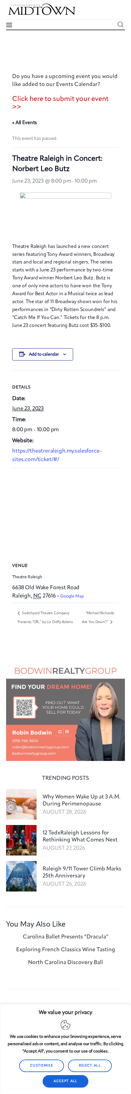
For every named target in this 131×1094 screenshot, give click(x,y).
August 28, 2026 (64, 812)
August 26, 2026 (64, 884)
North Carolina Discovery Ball (65, 962)
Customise (41, 1065)
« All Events (24, 122)
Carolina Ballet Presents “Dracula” (65, 937)
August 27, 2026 (64, 848)
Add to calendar (44, 354)
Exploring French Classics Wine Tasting (65, 949)
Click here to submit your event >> (60, 103)
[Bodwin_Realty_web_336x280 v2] (65, 666)
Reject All (90, 1065)
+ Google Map (70, 596)
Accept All (65, 1081)
